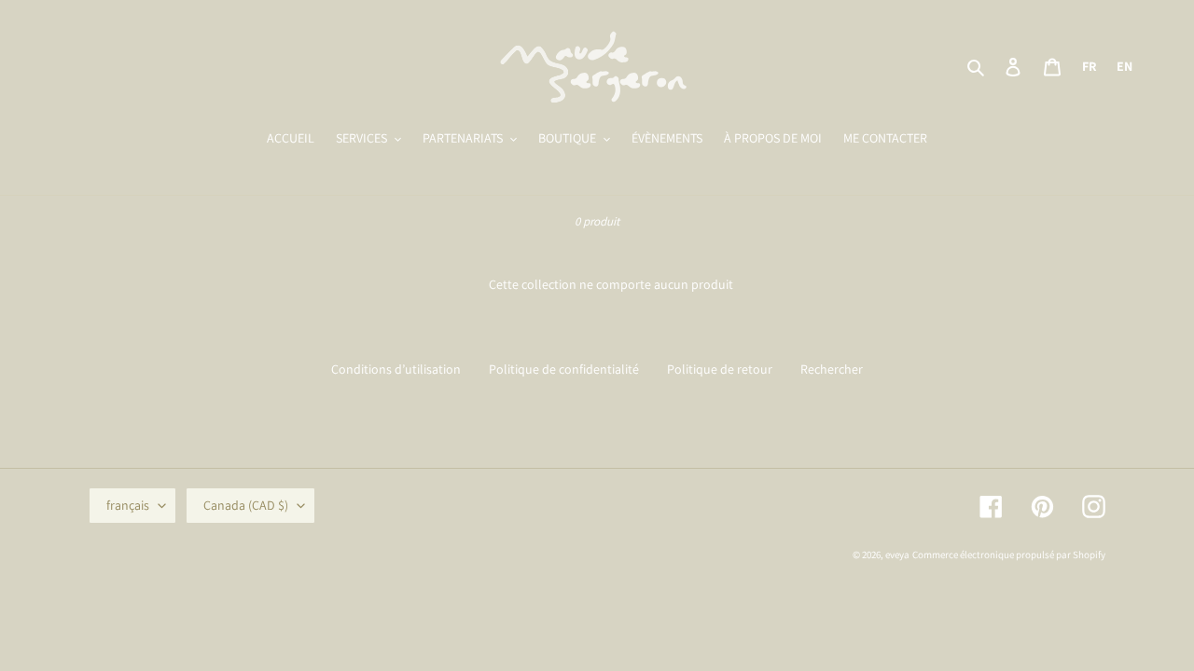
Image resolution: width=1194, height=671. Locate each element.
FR (1089, 66)
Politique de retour (719, 369)
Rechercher (831, 369)
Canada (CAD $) (245, 505)
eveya (897, 554)
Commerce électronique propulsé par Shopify (1008, 554)
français (127, 505)
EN (1124, 66)
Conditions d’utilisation (396, 369)
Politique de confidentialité (564, 369)
